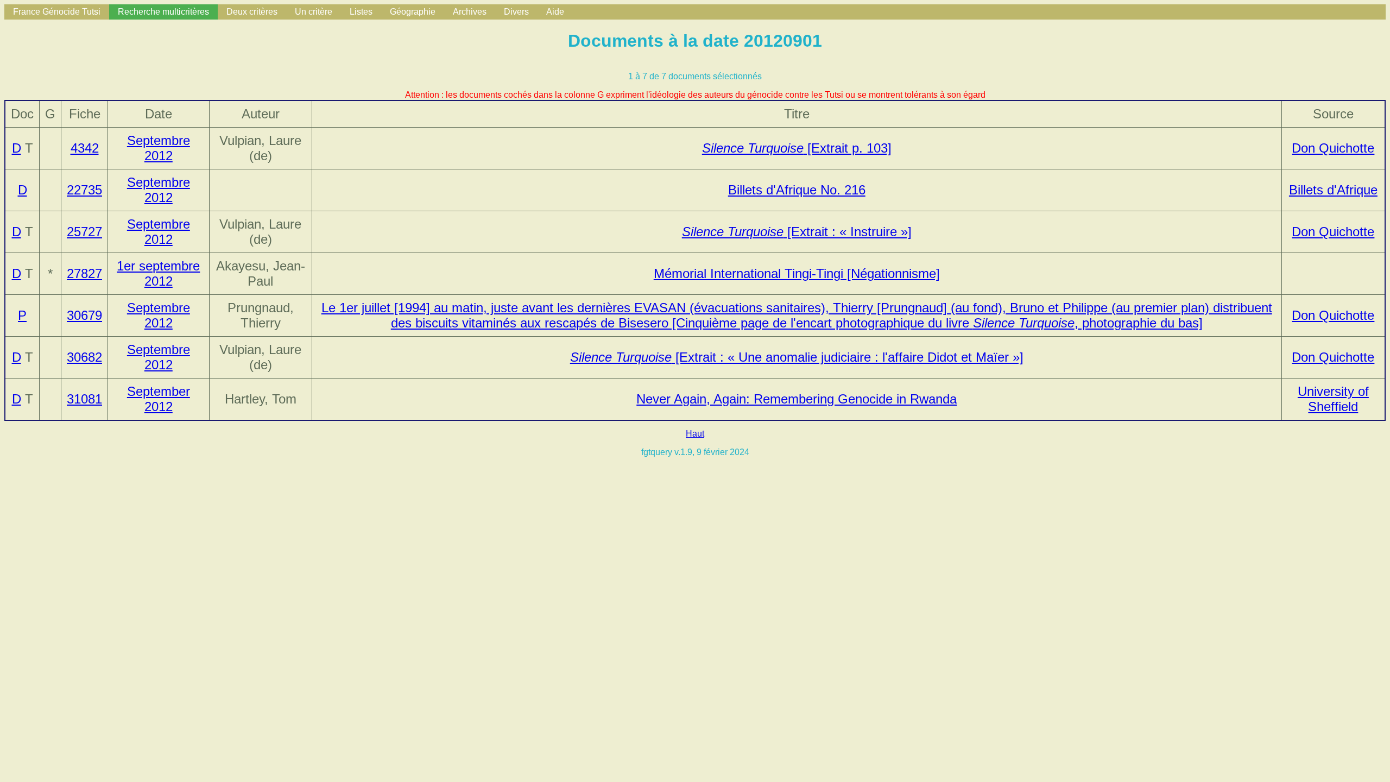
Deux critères (251, 11)
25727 (84, 231)
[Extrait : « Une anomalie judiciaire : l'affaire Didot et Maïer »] (796, 357)
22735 (84, 189)
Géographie (412, 11)
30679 (84, 315)
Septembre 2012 (158, 148)
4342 (85, 148)
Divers (516, 11)
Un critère (313, 11)
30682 (84, 357)
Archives (469, 11)
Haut (695, 433)
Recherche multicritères (163, 11)
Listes (361, 11)
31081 (84, 399)
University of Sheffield (1333, 399)
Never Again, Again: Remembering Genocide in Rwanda (796, 399)
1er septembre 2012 (158, 273)
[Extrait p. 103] (797, 148)
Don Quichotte (1333, 148)
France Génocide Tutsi (56, 11)
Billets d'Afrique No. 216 (796, 189)
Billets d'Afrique (1333, 189)
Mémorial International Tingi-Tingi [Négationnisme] (797, 273)
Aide (555, 11)
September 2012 (158, 399)
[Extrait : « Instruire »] (797, 231)
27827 (84, 273)
